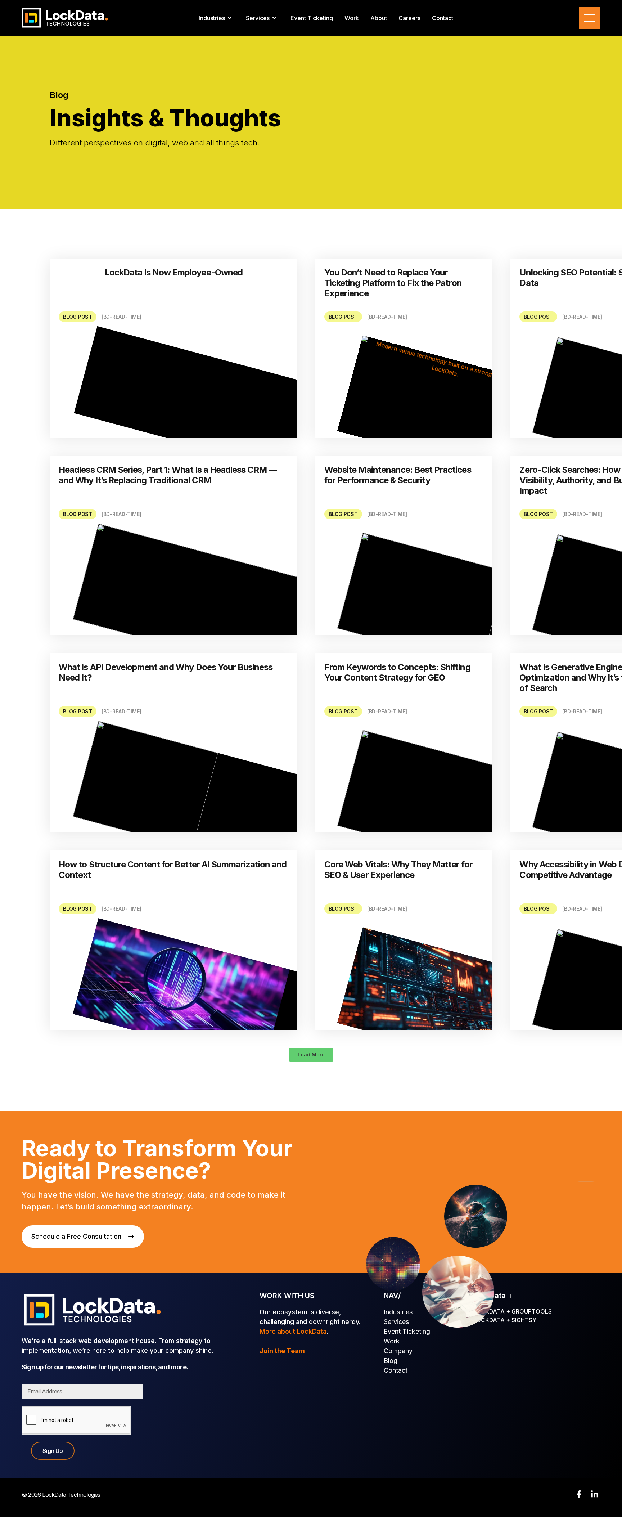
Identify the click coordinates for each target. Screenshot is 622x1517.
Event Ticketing (407, 1331)
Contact (395, 1370)
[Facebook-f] (579, 1494)
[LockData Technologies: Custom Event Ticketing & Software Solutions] (65, 17)
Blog (390, 1360)
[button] (311, 1055)
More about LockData (293, 1331)
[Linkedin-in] (595, 1494)
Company (398, 1351)
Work (392, 1341)
